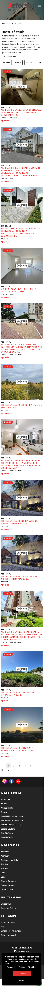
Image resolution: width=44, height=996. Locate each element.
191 (3, 770)
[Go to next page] (8, 770)
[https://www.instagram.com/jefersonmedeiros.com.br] (4, 781)
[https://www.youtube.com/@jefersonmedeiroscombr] (18, 781)
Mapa (19, 62)
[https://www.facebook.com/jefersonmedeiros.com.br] (11, 781)
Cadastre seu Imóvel (8, 935)
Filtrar (8, 62)
